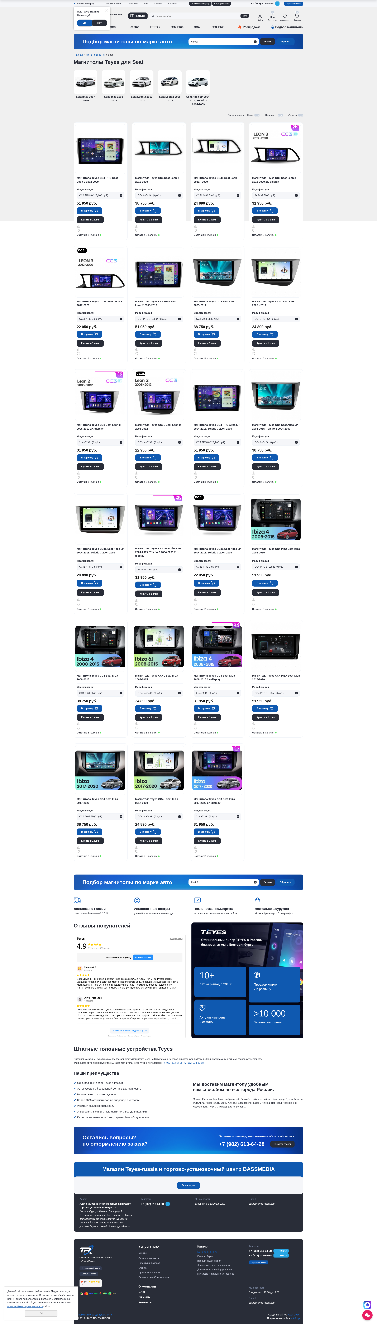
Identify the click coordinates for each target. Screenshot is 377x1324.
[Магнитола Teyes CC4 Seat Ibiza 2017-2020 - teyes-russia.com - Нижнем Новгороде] (100, 770)
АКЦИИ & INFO (113, 3)
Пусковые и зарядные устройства (215, 1274)
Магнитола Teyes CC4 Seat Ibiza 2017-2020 (97, 801)
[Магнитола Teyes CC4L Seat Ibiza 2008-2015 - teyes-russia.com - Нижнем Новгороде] (159, 646)
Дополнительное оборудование (214, 1269)
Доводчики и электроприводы (213, 1265)
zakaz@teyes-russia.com (262, 1204)
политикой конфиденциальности (25, 1306)
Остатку (292, 115)
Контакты (172, 3)
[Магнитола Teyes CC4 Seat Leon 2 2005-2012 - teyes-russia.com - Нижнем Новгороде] (217, 272)
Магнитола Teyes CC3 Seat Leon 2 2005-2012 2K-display (99, 426)
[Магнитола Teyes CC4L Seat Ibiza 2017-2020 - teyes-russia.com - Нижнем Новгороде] (159, 770)
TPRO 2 (155, 27)
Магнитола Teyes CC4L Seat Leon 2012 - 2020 (215, 179)
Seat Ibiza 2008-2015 (114, 98)
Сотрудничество (221, 4)
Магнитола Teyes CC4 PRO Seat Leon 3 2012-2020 (97, 179)
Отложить (78, 230)
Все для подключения (209, 1261)
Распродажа (252, 27)
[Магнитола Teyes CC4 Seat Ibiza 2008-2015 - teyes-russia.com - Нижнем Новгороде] (100, 646)
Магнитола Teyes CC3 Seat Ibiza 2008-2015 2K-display (214, 677)
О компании (132, 3)
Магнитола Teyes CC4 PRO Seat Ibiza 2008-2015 (276, 550)
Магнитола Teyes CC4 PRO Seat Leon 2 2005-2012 (155, 303)
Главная (78, 55)
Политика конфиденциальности (94, 1314)
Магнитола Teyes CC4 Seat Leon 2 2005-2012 (216, 303)
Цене (250, 115)
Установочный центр (200, 4)
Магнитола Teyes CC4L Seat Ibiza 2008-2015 (156, 677)
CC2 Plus (177, 27)
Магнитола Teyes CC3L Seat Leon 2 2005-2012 (158, 426)
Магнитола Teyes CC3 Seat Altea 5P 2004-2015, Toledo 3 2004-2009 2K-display (158, 552)
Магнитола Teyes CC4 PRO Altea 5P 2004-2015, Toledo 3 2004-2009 (216, 426)
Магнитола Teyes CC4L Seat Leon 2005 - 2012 (273, 303)
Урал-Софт (294, 1314)
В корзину (87, 210)
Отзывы (110, 24)
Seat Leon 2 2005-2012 (170, 98)
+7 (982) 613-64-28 (262, 3)
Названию (270, 115)
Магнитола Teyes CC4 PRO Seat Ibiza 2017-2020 (276, 677)
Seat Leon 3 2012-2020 (142, 98)
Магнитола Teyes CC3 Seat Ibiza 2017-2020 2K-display (214, 801)
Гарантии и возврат (149, 1263)
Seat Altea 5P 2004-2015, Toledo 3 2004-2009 (198, 100)
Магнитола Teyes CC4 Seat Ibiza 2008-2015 (97, 677)
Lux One (133, 27)
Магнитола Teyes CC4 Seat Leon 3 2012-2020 (157, 179)
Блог (146, 3)
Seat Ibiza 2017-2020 (86, 98)
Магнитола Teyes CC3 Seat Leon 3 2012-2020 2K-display (274, 179)
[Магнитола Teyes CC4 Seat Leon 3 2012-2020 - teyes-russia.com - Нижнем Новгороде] (159, 149)
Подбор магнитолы (289, 27)
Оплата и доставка (148, 1258)
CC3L (113, 27)
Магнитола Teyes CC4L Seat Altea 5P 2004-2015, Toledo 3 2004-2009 (100, 550)
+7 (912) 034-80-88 (262, 8)
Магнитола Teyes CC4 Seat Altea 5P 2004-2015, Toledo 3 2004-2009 (275, 426)
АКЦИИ (142, 1253)
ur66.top (295, 1318)
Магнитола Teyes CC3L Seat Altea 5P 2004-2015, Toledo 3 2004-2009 (217, 550)
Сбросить (285, 41)
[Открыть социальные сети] (367, 1315)
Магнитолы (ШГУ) (95, 55)
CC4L (197, 27)
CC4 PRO (218, 27)
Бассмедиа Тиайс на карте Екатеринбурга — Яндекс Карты (129, 1036)
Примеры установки (149, 1272)
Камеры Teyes (205, 1256)
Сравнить (78, 226)
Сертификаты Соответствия (120, 32)
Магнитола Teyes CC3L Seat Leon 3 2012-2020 (99, 303)
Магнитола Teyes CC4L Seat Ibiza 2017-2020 (156, 801)
